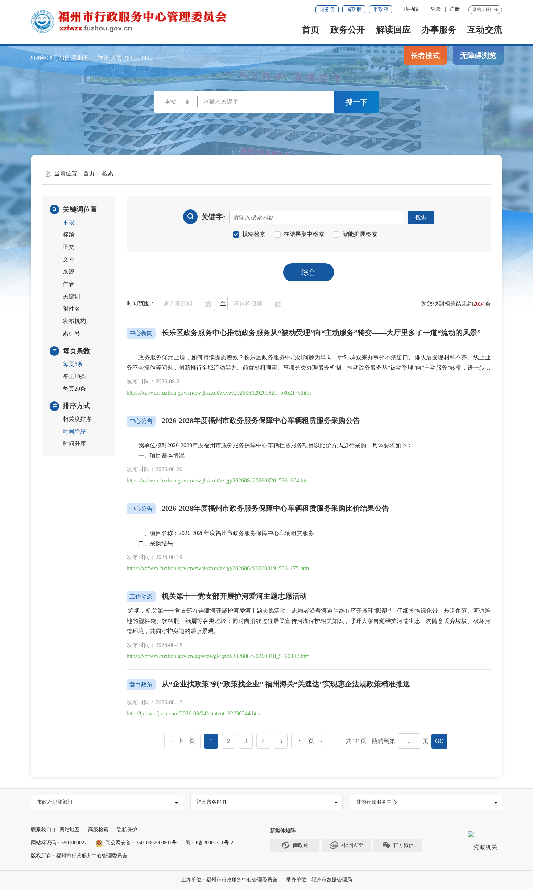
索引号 (71, 333)
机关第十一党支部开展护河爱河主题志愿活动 (234, 596)
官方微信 (403, 845)
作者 (68, 284)
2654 (479, 304)
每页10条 (74, 376)
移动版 (411, 9)
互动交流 (484, 29)
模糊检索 (253, 234)
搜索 (421, 217)
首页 (310, 29)
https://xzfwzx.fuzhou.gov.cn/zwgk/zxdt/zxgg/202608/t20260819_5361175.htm (218, 568)
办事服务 (439, 29)
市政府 (380, 9)
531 (356, 741)
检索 (107, 173)
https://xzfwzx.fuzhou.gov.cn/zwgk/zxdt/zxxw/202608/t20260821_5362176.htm (219, 393)
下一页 (309, 741)
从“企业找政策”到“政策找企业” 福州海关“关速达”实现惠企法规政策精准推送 (286, 684)
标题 (68, 235)
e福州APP (352, 845)
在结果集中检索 (304, 234)
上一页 (182, 741)
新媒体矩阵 (283, 830)
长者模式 (425, 56)
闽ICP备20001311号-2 (209, 842)
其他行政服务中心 (376, 802)
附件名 (71, 309)
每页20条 (74, 389)
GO (439, 741)
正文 (68, 247)
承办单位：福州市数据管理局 (319, 879)
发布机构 (74, 321)
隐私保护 (127, 829)
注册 (455, 9)
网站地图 (69, 829)
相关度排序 (77, 419)
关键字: (213, 217)
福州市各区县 (212, 802)
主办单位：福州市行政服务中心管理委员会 (229, 879)
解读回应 (393, 29)
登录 (436, 9)
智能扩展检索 (359, 234)
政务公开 (347, 29)
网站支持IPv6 (485, 9)
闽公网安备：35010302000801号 (141, 842)
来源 (68, 272)
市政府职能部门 (55, 802)
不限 (68, 222)
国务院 (327, 9)
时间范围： (141, 303)
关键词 (71, 296)
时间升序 (74, 444)
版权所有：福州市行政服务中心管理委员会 (79, 856)
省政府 (353, 9)
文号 (68, 259)
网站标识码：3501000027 (59, 842)
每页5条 (73, 364)
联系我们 (41, 829)
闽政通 (300, 845)
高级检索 (98, 829)
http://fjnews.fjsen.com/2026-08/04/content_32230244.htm (194, 713)
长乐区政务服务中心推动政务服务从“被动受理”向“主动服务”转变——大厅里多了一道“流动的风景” (321, 333)
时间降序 (74, 431)
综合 (308, 272)
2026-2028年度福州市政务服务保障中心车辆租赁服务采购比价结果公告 (275, 508)
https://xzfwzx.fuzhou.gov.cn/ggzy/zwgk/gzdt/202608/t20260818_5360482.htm (218, 656)
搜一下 (356, 102)
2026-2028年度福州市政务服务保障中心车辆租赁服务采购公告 (261, 420)
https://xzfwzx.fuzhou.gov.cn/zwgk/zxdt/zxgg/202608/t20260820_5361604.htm (218, 480)
